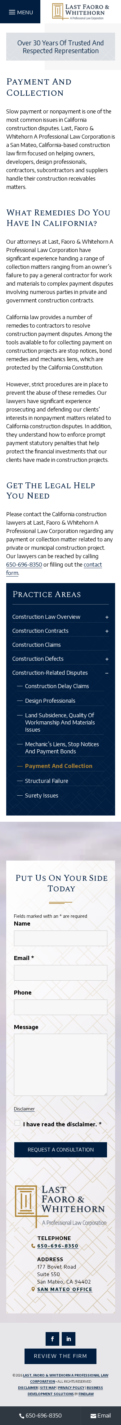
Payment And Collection (58, 765)
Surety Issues (41, 795)
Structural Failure (46, 780)
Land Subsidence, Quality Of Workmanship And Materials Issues (60, 722)
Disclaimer (24, 1108)
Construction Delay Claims (57, 685)
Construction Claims (36, 644)
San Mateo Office (64, 1289)
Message (26, 1026)
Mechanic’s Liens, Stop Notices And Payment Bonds (62, 747)
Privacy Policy (71, 1388)
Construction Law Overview (46, 616)
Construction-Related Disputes (50, 672)
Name (22, 923)
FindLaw (86, 1394)
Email (24, 957)
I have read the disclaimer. (62, 1124)
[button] (20, 12)
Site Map (48, 1388)
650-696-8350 (24, 564)
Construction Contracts (40, 630)
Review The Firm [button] (60, 1356)
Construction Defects (38, 658)
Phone (23, 992)
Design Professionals (50, 700)
